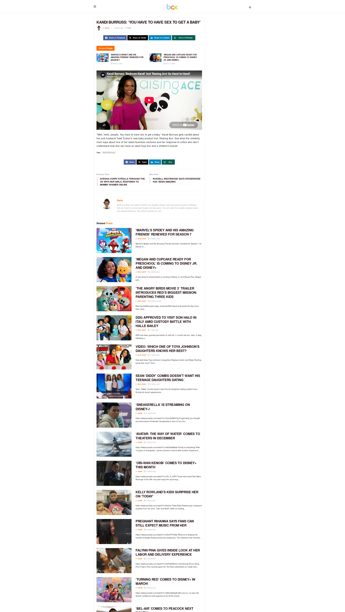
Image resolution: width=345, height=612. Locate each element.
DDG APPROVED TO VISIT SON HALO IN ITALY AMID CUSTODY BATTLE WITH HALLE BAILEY (166, 321)
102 (164, 384)
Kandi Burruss (109, 152)
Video (129, 28)
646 (160, 471)
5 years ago (151, 529)
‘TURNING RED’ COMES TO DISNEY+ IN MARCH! (165, 581)
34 (160, 588)
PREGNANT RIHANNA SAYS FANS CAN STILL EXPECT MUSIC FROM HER (165, 523)
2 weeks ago (154, 239)
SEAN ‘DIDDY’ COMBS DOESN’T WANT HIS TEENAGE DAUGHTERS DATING (168, 377)
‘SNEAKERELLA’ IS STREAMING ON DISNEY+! (163, 406)
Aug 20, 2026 (117, 63)
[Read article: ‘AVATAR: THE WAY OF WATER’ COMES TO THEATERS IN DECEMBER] (114, 444)
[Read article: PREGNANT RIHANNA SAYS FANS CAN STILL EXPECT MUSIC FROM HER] (114, 531)
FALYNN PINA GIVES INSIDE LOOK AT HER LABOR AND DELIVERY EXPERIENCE (168, 552)
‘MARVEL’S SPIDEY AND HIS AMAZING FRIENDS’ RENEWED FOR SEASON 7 (165, 232)
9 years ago (118, 28)
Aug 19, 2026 (170, 63)
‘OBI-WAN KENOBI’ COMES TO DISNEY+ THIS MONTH (166, 464)
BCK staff (142, 239)
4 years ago (154, 355)
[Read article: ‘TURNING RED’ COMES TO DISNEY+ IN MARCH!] (114, 589)
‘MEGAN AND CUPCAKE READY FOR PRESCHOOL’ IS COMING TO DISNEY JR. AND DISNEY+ (166, 263)
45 (160, 501)
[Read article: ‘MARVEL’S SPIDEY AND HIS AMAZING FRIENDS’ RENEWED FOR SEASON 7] (114, 240)
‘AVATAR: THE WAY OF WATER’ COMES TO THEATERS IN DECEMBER (168, 435)
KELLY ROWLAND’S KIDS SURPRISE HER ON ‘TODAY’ (167, 494)
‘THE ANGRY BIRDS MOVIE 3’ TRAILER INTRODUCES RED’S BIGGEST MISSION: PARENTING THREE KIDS (166, 292)
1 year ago (154, 330)
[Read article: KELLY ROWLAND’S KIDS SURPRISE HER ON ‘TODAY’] (114, 502)
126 (160, 442)
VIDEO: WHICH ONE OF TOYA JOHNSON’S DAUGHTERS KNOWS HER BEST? (167, 348)
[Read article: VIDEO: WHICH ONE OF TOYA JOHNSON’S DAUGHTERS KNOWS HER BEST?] (114, 356)
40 (160, 530)
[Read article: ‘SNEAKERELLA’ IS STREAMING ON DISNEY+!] (114, 415)
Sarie (107, 28)
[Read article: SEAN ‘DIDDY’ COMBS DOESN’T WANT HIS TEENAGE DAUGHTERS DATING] (114, 386)
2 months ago (155, 301)
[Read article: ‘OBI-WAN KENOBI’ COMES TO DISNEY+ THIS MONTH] (114, 473)
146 (160, 413)
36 (160, 559)
